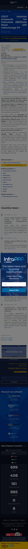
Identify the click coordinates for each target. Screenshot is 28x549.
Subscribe (14, 290)
